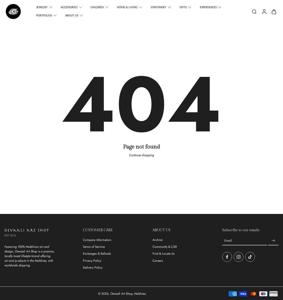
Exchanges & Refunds (97, 254)
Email (228, 240)
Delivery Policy (92, 267)
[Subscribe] (273, 240)
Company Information (97, 240)
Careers (158, 261)
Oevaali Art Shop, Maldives (128, 293)
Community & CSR (165, 247)
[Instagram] (238, 257)
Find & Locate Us (164, 254)
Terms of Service (94, 247)
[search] (254, 11)
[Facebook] (227, 257)
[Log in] (264, 11)
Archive (158, 240)
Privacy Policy (92, 261)
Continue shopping (141, 155)
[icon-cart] (274, 11)
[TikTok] (250, 257)
